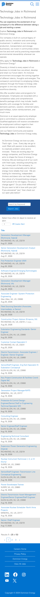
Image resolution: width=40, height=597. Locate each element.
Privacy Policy (20, 554)
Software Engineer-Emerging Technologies (19, 271)
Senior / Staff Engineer (10, 520)
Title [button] (3, 230)
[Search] (32, 4)
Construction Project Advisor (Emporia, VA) (19, 319)
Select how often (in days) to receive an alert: (19, 219)
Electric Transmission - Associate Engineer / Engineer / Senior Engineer (19, 353)
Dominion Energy (20, 559)
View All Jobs (20, 564)
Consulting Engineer (9, 416)
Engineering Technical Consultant (15, 436)
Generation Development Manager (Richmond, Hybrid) (16, 236)
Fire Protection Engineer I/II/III (13, 260)
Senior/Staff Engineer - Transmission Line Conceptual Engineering (18, 473)
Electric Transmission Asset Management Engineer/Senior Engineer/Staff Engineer (18, 496)
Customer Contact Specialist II (14, 342)
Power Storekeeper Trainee (12, 484)
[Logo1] (6, 4)
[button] (37, 4)
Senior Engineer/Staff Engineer (14, 426)
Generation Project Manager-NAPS (15, 390)
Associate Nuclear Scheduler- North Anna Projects (18, 508)
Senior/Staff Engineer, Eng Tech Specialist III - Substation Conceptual (20, 366)
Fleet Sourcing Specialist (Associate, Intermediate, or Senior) (16, 307)
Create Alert (19, 224)
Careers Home (20, 549)
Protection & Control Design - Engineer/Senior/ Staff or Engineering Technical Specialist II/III (16, 403)
